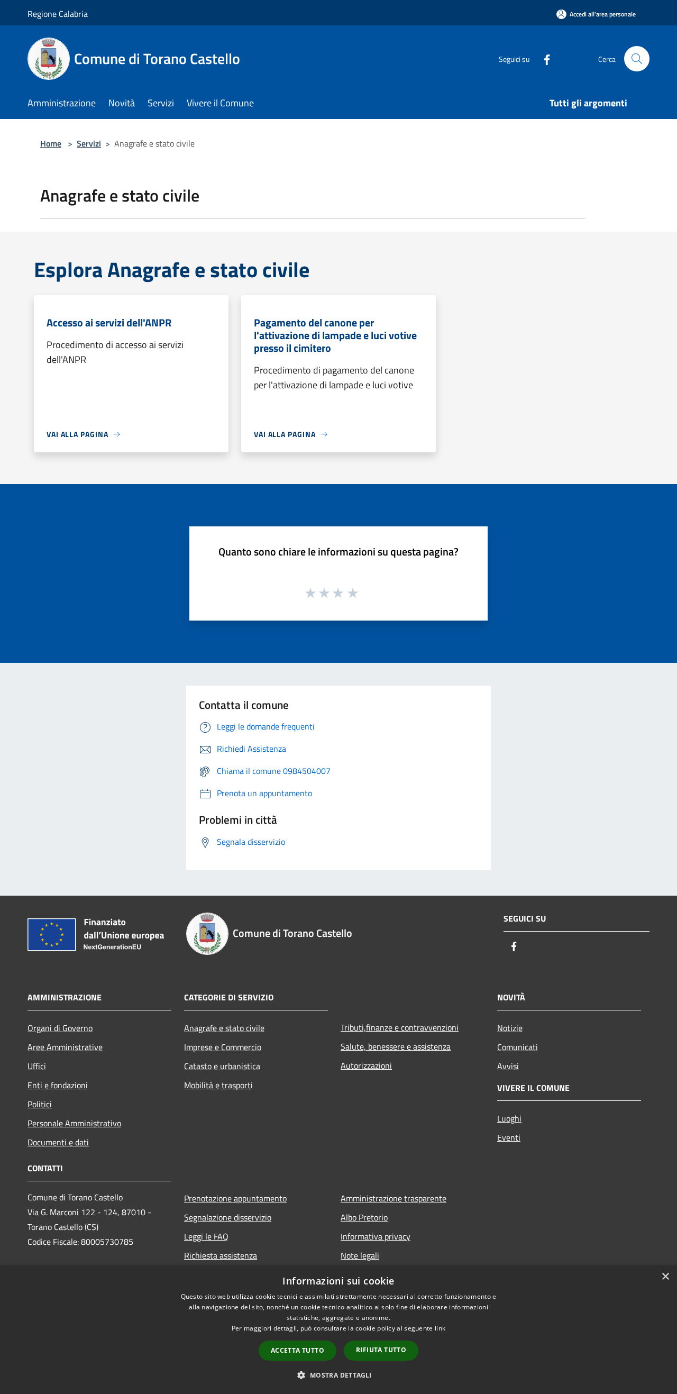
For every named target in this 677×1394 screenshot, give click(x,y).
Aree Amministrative (65, 1047)
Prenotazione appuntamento (235, 1198)
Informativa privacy (375, 1236)
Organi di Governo (60, 1028)
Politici (40, 1104)
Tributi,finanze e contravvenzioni (400, 1027)
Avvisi (508, 1066)
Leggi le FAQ (206, 1236)
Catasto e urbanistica (222, 1066)
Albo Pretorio (364, 1217)
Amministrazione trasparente (393, 1198)
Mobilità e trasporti (218, 1085)
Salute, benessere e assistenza (396, 1046)
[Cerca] (636, 58)
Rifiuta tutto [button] (381, 1349)
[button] (338, 1375)
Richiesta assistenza (220, 1255)
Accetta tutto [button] (297, 1350)
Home (50, 143)
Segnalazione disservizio (227, 1217)
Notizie (510, 1028)
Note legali (360, 1255)
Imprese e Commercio (222, 1047)
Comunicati (517, 1047)
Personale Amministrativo (74, 1123)
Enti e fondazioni (58, 1085)
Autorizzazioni (366, 1065)
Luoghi (509, 1118)
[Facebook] (542, 58)
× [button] (665, 1277)
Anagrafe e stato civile (224, 1028)
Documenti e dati (58, 1142)
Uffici (37, 1066)
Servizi (89, 143)
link (440, 1328)
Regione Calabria (58, 13)
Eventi (508, 1137)
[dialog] (338, 1329)
